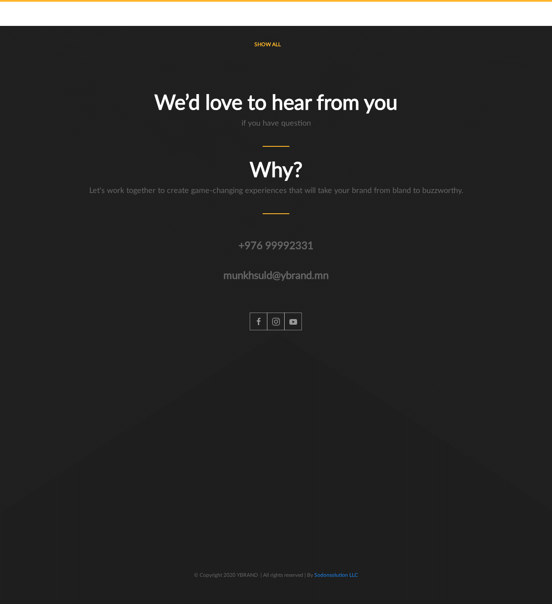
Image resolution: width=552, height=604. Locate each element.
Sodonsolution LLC (335, 575)
